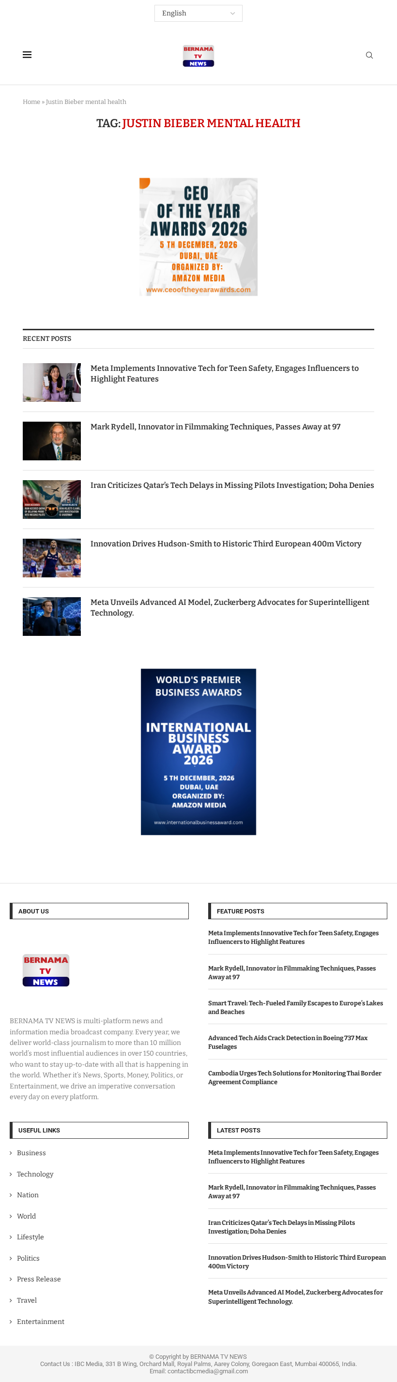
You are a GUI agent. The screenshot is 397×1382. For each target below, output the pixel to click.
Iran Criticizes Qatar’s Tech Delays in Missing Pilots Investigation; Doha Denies (232, 485)
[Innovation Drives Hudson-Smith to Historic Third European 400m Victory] (52, 558)
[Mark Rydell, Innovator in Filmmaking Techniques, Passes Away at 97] (52, 441)
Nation (28, 1195)
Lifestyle (30, 1237)
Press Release (39, 1279)
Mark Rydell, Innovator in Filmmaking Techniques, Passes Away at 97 (215, 426)
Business (31, 1153)
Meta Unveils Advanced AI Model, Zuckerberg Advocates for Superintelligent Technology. (230, 607)
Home (31, 101)
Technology (35, 1174)
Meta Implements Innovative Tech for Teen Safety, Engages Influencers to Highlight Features (225, 373)
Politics (28, 1258)
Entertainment (40, 1322)
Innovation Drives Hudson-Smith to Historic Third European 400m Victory (226, 543)
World (26, 1216)
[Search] (369, 56)
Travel (27, 1300)
